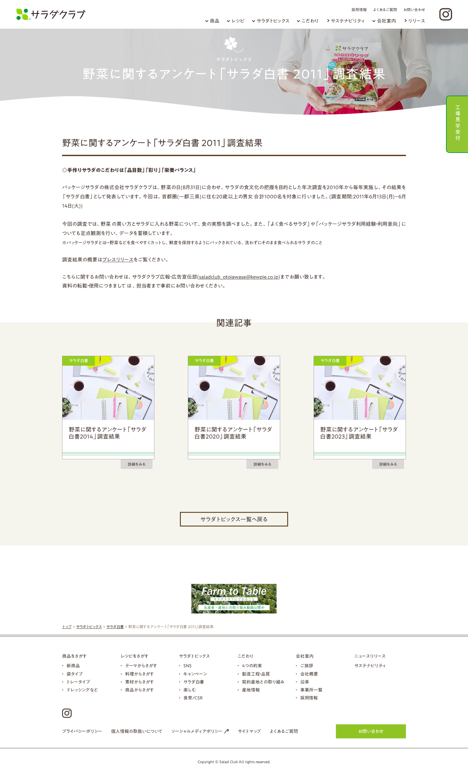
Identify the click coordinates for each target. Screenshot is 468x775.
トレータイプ (78, 682)
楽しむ (189, 690)
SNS (187, 666)
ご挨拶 (306, 666)
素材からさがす (139, 682)
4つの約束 (252, 666)
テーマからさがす (141, 666)
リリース (416, 20)
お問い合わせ (414, 9)
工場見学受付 (457, 122)
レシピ (238, 20)
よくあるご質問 (385, 9)
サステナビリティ (348, 20)
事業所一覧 (311, 690)
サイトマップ (249, 731)
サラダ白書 (115, 626)
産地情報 (251, 690)
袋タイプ (75, 674)
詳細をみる (136, 464)
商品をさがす (74, 656)
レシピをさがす (134, 656)
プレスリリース (117, 259)
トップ (67, 626)
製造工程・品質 (256, 674)
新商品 (73, 666)
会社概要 (309, 674)
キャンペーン (195, 674)
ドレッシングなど (82, 690)
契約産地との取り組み (263, 682)
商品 (214, 20)
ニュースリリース (370, 656)
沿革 (304, 682)
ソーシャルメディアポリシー (197, 731)
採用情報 (359, 9)
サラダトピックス (273, 20)
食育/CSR (193, 698)
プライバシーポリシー (82, 731)
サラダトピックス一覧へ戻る (234, 519)
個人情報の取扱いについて (136, 731)
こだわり (310, 20)
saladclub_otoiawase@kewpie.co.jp (238, 276)
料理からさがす (139, 674)
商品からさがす (139, 690)
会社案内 (386, 20)
